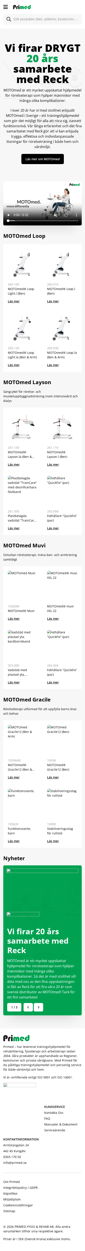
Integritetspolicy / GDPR (20, 1188)
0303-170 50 (12, 1157)
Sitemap (9, 1211)
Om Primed (11, 1182)
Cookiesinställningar (18, 1205)
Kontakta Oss (53, 1113)
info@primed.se (15, 1163)
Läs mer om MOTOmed (43, 159)
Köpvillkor (10, 1193)
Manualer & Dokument (60, 1124)
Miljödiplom (12, 1199)
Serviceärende (54, 1130)
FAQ (47, 1118)
